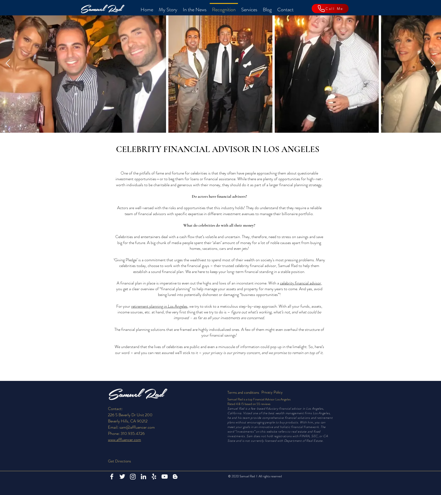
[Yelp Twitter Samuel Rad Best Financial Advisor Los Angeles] (154, 476)
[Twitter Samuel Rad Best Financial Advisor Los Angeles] (122, 476)
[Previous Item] (8, 63)
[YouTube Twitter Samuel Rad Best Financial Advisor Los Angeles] (164, 476)
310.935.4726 (133, 433)
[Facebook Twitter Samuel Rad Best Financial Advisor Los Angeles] (112, 476)
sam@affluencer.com (137, 427)
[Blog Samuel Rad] (175, 476)
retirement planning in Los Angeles (159, 306)
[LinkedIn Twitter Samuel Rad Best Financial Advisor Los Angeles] (143, 476)
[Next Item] (433, 63)
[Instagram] (133, 476)
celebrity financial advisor (300, 283)
